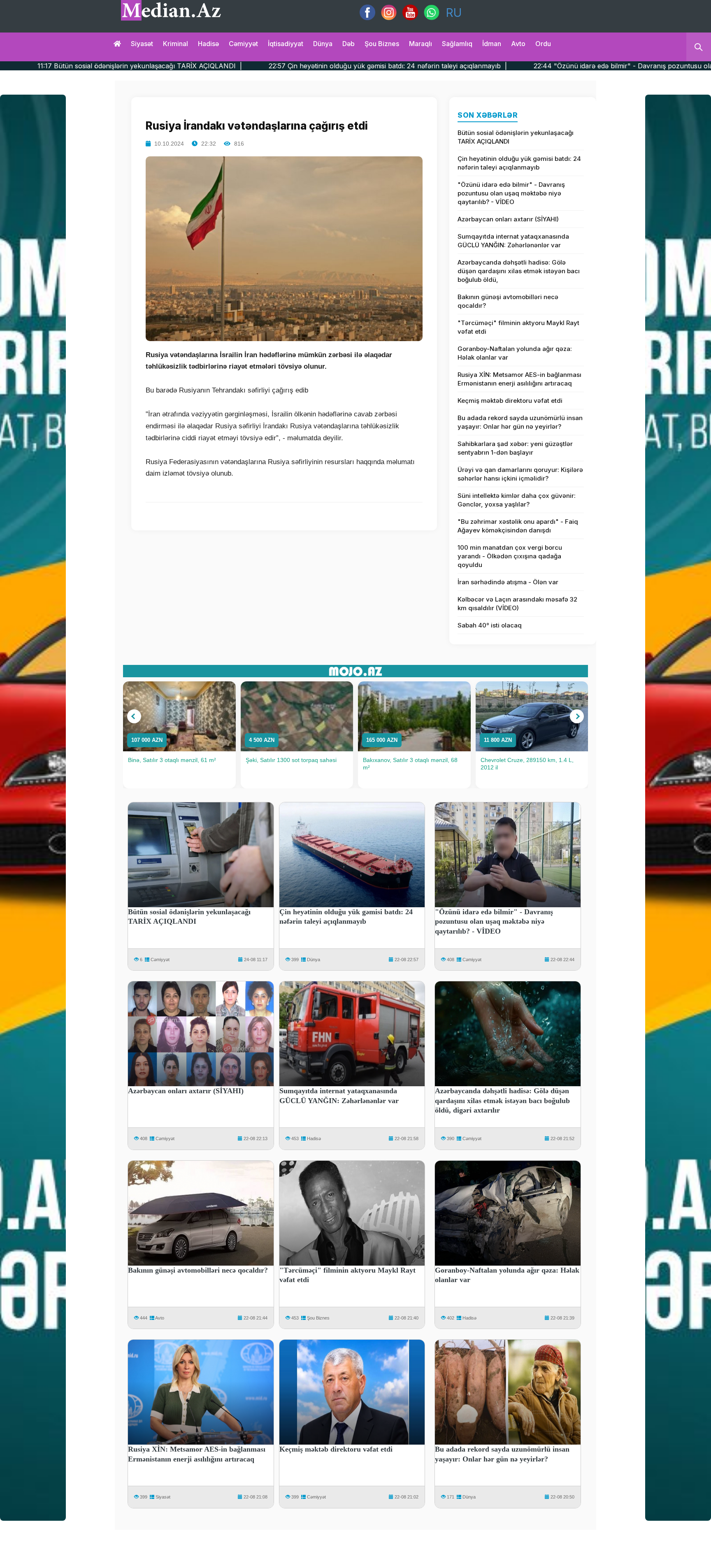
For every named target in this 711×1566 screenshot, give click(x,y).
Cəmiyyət (243, 43)
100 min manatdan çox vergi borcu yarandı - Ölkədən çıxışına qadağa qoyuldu (510, 556)
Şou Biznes (318, 1317)
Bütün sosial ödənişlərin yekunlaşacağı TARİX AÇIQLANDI (516, 137)
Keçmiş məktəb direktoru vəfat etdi (510, 400)
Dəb (348, 43)
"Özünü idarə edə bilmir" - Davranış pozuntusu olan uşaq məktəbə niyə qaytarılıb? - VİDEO (511, 193)
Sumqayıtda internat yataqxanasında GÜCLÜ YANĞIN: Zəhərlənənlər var (513, 240)
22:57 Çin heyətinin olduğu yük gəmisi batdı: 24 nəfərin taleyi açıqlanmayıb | (245, 66)
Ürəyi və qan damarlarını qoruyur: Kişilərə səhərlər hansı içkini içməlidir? (520, 474)
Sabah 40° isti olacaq (490, 625)
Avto (518, 43)
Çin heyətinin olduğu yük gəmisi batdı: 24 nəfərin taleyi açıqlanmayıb (519, 163)
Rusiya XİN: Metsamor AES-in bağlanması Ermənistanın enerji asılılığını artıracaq (519, 379)
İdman (491, 43)
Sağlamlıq (457, 43)
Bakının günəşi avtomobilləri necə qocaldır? (508, 301)
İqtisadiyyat (285, 43)
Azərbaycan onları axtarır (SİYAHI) (508, 219)
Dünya (322, 43)
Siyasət (142, 43)
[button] (134, 716)
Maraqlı (420, 43)
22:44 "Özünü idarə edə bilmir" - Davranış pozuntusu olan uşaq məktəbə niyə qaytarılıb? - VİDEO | (547, 66)
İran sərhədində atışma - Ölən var (508, 582)
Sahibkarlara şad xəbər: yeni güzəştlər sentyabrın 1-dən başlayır (515, 448)
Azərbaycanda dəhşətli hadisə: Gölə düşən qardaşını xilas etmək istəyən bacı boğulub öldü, (519, 270)
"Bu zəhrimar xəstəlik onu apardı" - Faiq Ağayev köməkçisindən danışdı (518, 526)
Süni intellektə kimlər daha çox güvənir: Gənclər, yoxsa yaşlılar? (517, 500)
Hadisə (208, 43)
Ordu (543, 43)
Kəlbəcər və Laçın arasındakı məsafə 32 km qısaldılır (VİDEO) (517, 603)
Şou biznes (382, 43)
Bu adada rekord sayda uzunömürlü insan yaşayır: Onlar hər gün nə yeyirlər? (520, 422)
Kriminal (175, 43)
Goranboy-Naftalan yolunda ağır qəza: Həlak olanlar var (515, 353)
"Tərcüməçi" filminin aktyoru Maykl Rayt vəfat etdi (518, 327)
